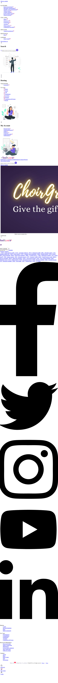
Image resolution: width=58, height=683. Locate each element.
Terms (47, 663)
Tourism (7, 97)
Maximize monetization (9, 8)
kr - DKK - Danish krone (41, 254)
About (4, 654)
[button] (1, 43)
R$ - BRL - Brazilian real (45, 252)
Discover (3, 667)
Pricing (6, 100)
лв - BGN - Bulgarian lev (33, 252)
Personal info (7, 128)
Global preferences (8, 130)
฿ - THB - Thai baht (15, 261)
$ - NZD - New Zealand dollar (42, 258)
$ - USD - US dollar (36, 261)
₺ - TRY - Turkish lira (25, 261)
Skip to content (4, 1)
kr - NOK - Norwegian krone (28, 258)
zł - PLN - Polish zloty (12, 259)
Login (2, 674)
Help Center (6, 657)
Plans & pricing (7, 15)
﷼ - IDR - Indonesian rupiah (43, 255)
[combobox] (8, 234)
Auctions (6, 24)
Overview (6, 85)
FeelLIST (6, 132)
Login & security (8, 134)
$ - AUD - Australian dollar (20, 252)
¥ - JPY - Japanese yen (30, 257)
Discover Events (7, 644)
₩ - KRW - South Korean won (43, 257)
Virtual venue (7, 11)
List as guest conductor (8, 648)
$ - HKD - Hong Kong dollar (17, 255)
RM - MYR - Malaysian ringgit (13, 258)
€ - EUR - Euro (51, 254)
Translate (10, 250)
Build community (7, 630)
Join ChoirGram (7, 649)
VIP (6, 92)
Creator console (7, 12)
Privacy (43, 663)
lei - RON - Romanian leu (23, 259)
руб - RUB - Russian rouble (36, 259)
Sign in (2, 41)
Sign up (6, 41)
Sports (6, 90)
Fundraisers (6, 22)
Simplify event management (10, 9)
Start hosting (7, 161)
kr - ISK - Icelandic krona (19, 257)
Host (4, 629)
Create (4, 626)
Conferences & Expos (10, 99)
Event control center (8, 13)
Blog (5, 35)
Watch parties (7, 25)
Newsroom (5, 660)
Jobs (4, 658)
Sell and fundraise (7, 628)
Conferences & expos (9, 27)
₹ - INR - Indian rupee (7, 257)
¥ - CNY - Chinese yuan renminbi (27, 254)
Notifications (7, 135)
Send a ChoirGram (7, 645)
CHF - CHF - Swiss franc (13, 254)
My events (3, 670)
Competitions (6, 636)
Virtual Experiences (8, 31)
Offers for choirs (7, 650)
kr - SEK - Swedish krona (49, 259)
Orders (5, 131)
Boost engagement (8, 7)
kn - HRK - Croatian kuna (30, 255)
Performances (6, 634)
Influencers (6, 21)
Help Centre (6, 38)
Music (5, 19)
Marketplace (6, 646)
